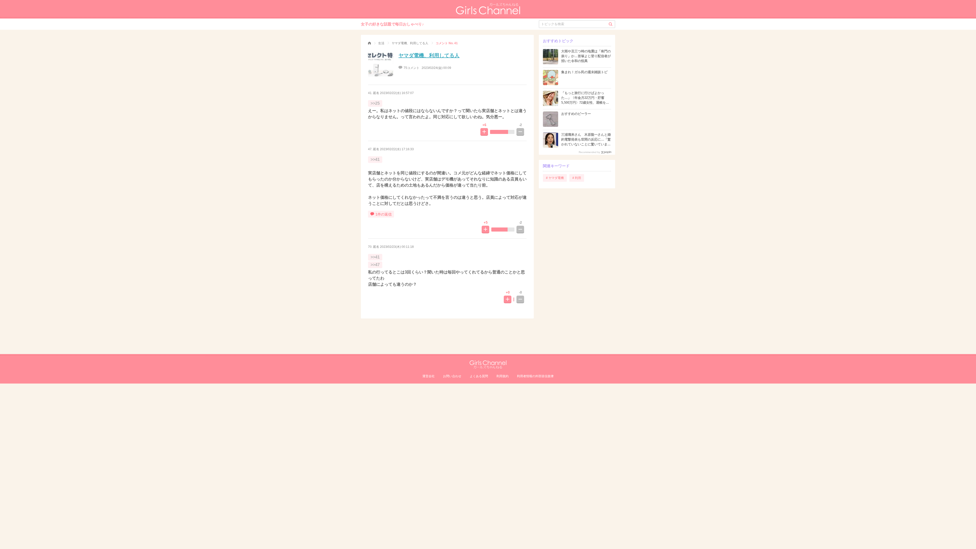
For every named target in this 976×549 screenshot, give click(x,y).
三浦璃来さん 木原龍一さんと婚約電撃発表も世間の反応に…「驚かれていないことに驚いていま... (586, 139)
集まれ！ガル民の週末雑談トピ (584, 72)
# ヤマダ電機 (555, 178)
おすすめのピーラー (576, 114)
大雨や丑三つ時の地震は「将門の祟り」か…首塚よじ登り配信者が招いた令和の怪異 (586, 56)
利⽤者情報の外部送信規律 (535, 376)
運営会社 (428, 376)
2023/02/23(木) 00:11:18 (397, 247)
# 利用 (576, 178)
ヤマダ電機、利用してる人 (429, 55)
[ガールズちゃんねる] (369, 43)
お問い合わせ (452, 376)
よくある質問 (479, 376)
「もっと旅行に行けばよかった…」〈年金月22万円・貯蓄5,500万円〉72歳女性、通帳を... (585, 97)
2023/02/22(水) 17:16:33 (397, 149)
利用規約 (502, 376)
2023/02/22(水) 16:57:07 (397, 93)
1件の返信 (383, 214)
